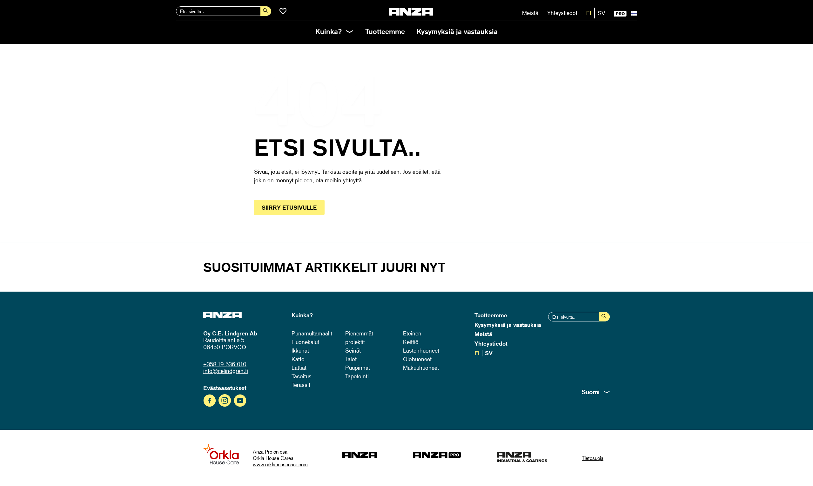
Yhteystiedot (562, 12)
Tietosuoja (592, 458)
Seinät (353, 350)
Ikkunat (300, 350)
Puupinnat (357, 367)
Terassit (301, 384)
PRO (620, 14)
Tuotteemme (385, 31)
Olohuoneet (417, 358)
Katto (298, 358)
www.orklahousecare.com (280, 464)
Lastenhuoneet (421, 350)
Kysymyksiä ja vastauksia (457, 31)
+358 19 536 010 (224, 364)
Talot (351, 358)
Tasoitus (302, 376)
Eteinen (412, 333)
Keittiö (411, 341)
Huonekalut (305, 341)
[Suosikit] (282, 11)
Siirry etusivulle (289, 207)
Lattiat (299, 367)
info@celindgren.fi (225, 370)
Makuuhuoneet (421, 367)
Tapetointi (357, 376)
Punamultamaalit (312, 333)
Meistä (530, 12)
